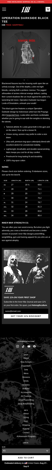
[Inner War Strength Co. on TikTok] (23, 346)
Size (4, 447)
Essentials (26, 366)
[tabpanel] (26, 53)
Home (26, 358)
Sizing (26, 417)
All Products (26, 396)
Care (26, 421)
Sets (26, 370)
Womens (26, 377)
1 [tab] (24, 80)
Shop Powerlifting (26, 400)
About (26, 414)
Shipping (26, 425)
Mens (26, 373)
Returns (26, 429)
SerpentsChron (12, 115)
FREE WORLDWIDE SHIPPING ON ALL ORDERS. (26, 2)
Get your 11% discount (26, 316)
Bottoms (26, 389)
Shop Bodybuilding (26, 404)
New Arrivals (26, 362)
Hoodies (26, 385)
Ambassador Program (26, 436)
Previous (3, 53)
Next (49, 53)
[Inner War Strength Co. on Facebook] (28, 346)
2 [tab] (28, 80)
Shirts (26, 381)
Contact (26, 433)
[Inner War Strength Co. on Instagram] (17, 346)
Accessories (26, 392)
